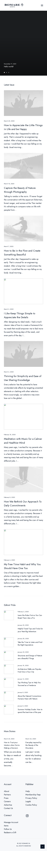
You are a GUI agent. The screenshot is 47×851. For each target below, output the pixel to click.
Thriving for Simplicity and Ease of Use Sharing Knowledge (22, 378)
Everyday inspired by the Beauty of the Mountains (33, 745)
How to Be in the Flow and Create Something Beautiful (22, 252)
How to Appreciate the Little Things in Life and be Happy (23, 127)
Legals (28, 801)
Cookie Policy (31, 805)
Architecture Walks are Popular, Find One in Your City (29, 670)
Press (6, 798)
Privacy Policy (31, 798)
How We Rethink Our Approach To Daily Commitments (23, 503)
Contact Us (8, 808)
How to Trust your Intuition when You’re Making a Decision (12, 745)
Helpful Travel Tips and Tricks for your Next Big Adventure (30, 630)
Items (6, 825)
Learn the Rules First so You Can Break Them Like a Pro (30, 616)
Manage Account (11, 822)
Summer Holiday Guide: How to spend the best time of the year (30, 711)
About (6, 791)
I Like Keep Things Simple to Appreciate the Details (19, 315)
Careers (7, 801)
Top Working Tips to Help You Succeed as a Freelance (29, 684)
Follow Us (8, 829)
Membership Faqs (33, 794)
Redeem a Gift (10, 832)
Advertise (8, 805)
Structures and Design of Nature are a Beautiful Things (30, 657)
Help (27, 791)
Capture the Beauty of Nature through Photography (20, 190)
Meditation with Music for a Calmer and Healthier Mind (23, 441)
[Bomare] (14, 5)
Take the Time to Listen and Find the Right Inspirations (30, 643)
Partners (7, 794)
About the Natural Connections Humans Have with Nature (29, 697)
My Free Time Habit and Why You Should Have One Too (22, 566)
